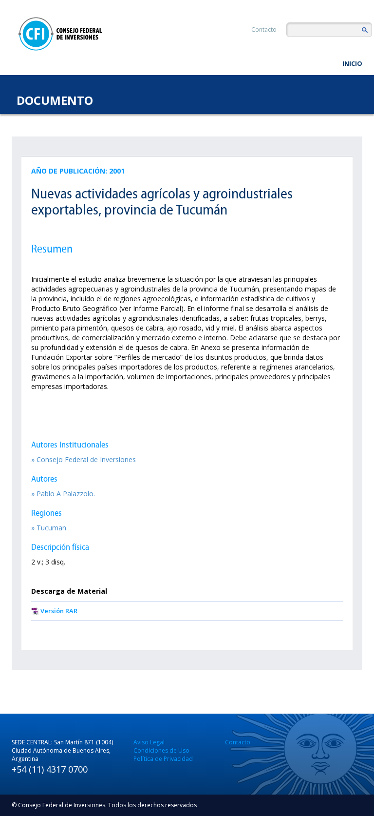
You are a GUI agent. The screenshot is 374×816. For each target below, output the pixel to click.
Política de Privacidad (163, 759)
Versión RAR (58, 610)
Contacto (264, 29)
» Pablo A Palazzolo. (63, 493)
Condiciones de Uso (161, 750)
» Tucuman (48, 527)
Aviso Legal (149, 742)
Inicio (352, 63)
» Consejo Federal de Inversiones (83, 459)
